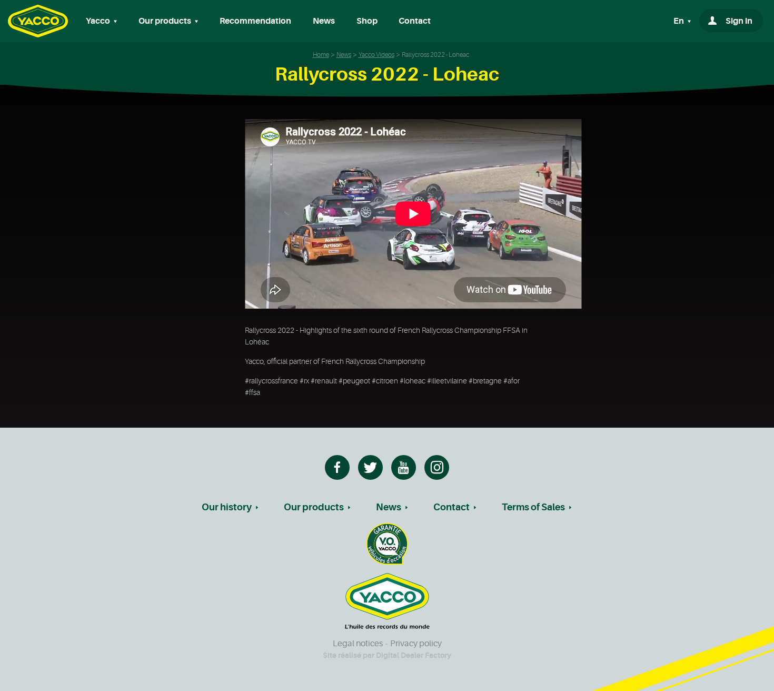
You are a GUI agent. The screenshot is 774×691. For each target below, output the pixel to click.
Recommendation (255, 21)
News (324, 21)
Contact (415, 21)
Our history (227, 507)
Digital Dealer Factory (413, 655)
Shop (367, 21)
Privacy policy (416, 643)
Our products (314, 507)
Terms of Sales (533, 507)
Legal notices (358, 643)
